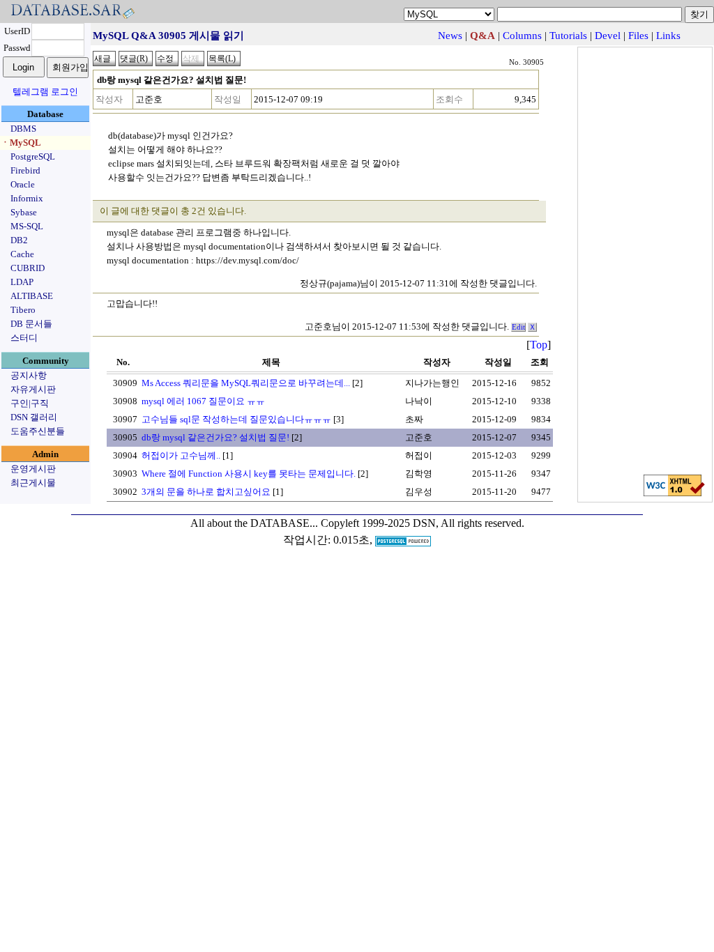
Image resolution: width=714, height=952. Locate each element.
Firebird (25, 170)
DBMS (23, 128)
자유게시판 (33, 389)
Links (668, 35)
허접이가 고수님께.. (181, 455)
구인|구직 (29, 403)
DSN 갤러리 (33, 417)
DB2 (19, 240)
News (450, 35)
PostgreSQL (32, 156)
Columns (522, 35)
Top (538, 345)
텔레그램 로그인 (45, 91)
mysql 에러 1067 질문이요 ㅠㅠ (203, 401)
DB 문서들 (31, 323)
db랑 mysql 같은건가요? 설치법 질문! (215, 437)
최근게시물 (33, 482)
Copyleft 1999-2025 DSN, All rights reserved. (422, 523)
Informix (26, 198)
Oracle (22, 184)
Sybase (23, 212)
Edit (518, 327)
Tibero (23, 310)
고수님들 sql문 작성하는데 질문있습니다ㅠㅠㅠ (236, 419)
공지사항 (28, 375)
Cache (22, 254)
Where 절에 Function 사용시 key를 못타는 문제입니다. (249, 473)
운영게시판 (33, 468)
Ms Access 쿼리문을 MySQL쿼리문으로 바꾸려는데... (246, 383)
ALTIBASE (31, 296)
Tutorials (568, 35)
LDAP (21, 282)
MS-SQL (26, 226)
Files (638, 35)
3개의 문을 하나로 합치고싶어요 (206, 491)
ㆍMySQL (21, 142)
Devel (608, 35)
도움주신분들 (37, 431)
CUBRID (27, 268)
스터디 (24, 337)
